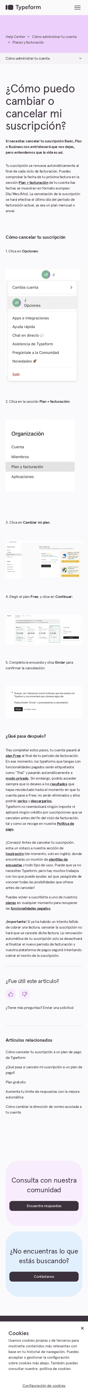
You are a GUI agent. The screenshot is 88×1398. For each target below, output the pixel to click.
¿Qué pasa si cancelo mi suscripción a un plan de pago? (44, 1070)
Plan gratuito (16, 1082)
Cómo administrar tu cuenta (54, 37)
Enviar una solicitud (58, 1008)
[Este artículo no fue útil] (24, 994)
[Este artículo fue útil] (11, 994)
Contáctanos (44, 1277)
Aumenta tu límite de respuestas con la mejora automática (43, 1094)
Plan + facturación (33, 183)
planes (11, 903)
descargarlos (41, 801)
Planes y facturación (28, 42)
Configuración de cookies (44, 1386)
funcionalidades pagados (30, 908)
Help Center (15, 37)
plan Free (13, 756)
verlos (22, 801)
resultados (58, 784)
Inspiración (15, 854)
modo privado (17, 778)
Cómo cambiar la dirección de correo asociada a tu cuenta (43, 1109)
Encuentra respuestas (44, 1206)
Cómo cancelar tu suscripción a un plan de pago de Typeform (43, 1055)
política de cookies (55, 1369)
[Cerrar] (82, 1328)
